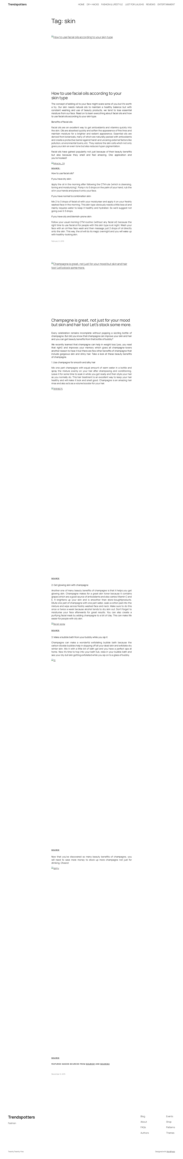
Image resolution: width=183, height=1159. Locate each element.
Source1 (90, 1064)
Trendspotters (17, 4)
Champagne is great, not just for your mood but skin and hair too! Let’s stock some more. (91, 322)
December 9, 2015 (58, 1074)
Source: (55, 168)
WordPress (171, 1151)
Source (55, 578)
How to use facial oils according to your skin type (86, 95)
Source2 (105, 1064)
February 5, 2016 (57, 241)
